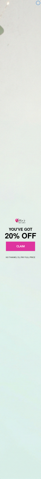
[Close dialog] (38, 3)
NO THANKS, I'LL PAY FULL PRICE (20, 257)
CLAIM (20, 246)
